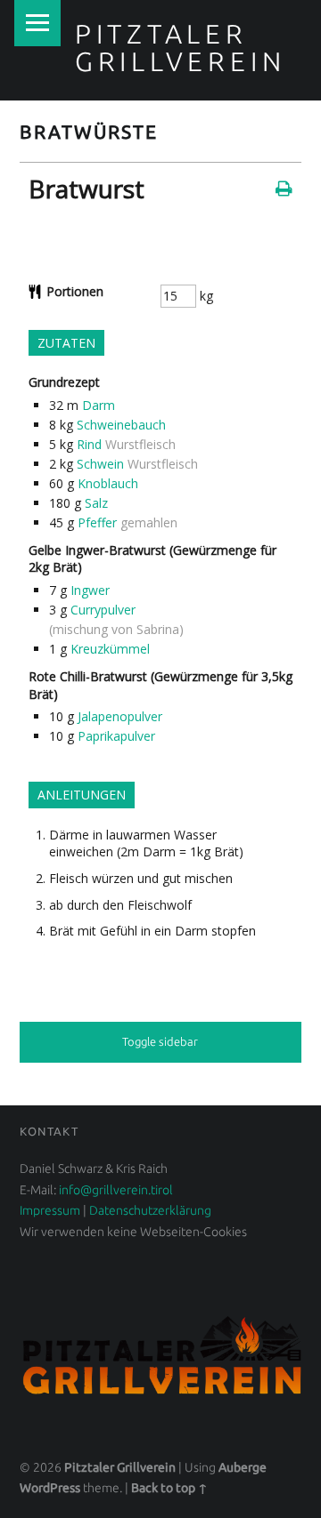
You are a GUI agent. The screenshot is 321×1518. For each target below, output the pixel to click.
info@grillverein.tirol (114, 1190)
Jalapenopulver (120, 716)
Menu (37, 23)
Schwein (100, 463)
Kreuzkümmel (110, 648)
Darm (98, 405)
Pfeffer (97, 522)
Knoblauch (108, 483)
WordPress (50, 1488)
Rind (89, 444)
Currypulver (103, 609)
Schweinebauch (121, 424)
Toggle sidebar (160, 1041)
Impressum (50, 1210)
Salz (96, 502)
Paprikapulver (116, 735)
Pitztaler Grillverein (180, 47)
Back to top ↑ (169, 1488)
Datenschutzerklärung (150, 1210)
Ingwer (90, 590)
